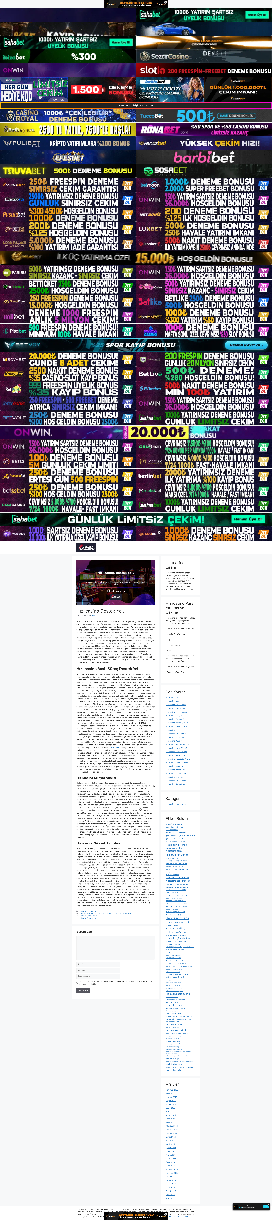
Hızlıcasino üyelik (173, 1058)
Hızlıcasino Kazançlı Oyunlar (178, 719)
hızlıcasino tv (170, 1019)
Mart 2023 (170, 1187)
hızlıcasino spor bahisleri (174, 1013)
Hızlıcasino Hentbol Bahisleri (178, 744)
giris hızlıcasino (172, 836)
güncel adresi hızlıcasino (176, 841)
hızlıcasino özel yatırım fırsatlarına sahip (177, 1056)
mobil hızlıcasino (172, 1067)
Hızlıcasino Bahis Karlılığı (176, 752)
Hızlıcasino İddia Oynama (176, 773)
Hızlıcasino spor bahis (173, 1011)
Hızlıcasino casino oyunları (177, 895)
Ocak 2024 (170, 1151)
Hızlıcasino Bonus (184, 869)
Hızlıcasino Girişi (176, 928)
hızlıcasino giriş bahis (173, 925)
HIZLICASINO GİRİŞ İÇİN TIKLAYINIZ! (136, 105)
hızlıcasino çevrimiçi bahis (174, 1047)
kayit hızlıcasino (174, 1064)
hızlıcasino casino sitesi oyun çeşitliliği (176, 903)
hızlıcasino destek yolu (105, 913)
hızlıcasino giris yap (173, 915)
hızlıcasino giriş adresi (177, 922)
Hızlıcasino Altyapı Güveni (88, 918)
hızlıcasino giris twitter (175, 912)
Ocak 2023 (170, 1195)
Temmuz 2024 (172, 1130)
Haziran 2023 (171, 1177)
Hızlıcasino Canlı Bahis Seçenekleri (177, 887)
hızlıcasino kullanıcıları (174, 960)
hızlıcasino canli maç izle (87, 913)
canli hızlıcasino (172, 830)
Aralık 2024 (171, 1112)
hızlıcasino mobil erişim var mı (174, 969)
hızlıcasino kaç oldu (173, 958)
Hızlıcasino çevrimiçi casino (175, 1049)
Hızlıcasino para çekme (178, 993)
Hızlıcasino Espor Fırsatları (177, 712)
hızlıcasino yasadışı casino (175, 1036)
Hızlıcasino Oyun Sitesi (173, 983)
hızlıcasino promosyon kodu (175, 999)
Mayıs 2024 (171, 1137)
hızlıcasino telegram (186, 1016)
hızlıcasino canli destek (177, 877)
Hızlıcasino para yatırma (174, 988)
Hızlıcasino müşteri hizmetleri (177, 974)
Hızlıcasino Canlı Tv (174, 741)
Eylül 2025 (170, 1093)
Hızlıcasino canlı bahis (177, 884)
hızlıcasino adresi (174, 851)
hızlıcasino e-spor (184, 906)
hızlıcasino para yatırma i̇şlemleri (174, 991)
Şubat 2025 (171, 1104)
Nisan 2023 (171, 1184)
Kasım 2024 (171, 1115)
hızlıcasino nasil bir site (176, 977)
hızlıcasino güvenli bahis (174, 947)
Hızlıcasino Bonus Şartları (176, 726)
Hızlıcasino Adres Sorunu (176, 734)
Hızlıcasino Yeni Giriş (174, 1044)
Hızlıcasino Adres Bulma (176, 705)
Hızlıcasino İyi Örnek (174, 777)
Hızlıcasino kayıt (173, 952)
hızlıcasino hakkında (188, 947)
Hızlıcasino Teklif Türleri (176, 737)
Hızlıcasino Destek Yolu (176, 766)
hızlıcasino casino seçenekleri (174, 898)
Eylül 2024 (170, 1122)
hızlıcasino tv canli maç (183, 1019)
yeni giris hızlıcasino (174, 1070)
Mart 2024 (170, 1144)
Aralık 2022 (170, 1198)
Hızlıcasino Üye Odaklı (175, 784)
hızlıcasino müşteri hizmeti (173, 972)
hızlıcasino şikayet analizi (123, 913)
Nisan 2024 (171, 1140)
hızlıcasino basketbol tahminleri (174, 866)
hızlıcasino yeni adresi (173, 1041)
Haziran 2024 (171, 1133)
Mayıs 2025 (171, 1101)
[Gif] (136, 258)
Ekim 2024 (170, 1119)
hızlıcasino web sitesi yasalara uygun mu (177, 1033)
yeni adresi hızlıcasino (187, 1067)
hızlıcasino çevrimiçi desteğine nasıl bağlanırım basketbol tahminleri (178, 1052)
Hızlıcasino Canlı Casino (176, 890)
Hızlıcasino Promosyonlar (88, 911)
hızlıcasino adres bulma (174, 848)
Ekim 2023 (170, 1162)
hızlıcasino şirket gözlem (186, 1061)
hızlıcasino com (172, 906)
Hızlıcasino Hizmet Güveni (88, 916)
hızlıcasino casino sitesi (176, 901)
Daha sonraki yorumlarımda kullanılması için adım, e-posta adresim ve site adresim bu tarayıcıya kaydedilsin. (115, 982)
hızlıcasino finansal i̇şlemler (173, 909)
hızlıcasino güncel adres (176, 935)
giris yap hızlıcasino (174, 838)
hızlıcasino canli (172, 875)
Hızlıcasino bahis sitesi (176, 863)
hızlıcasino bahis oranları (174, 858)
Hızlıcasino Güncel (176, 932)
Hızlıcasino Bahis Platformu (176, 861)
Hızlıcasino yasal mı (172, 1038)
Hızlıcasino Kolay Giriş (175, 716)
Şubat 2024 (171, 1148)
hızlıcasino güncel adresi (178, 938)
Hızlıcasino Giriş (177, 918)
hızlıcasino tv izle (172, 1022)
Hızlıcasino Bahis (177, 854)
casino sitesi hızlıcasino (176, 832)
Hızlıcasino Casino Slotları (177, 723)
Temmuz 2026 (172, 1090)
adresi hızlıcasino (174, 824)
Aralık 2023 (171, 1155)
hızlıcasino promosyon (172, 997)
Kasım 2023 (171, 1158)
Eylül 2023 (170, 1166)
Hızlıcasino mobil (185, 966)
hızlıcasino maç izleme (176, 963)
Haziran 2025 (171, 1097)
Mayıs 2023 (171, 1180)
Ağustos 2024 (172, 1126)
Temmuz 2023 (172, 1173)
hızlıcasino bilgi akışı (171, 869)
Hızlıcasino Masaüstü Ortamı (178, 759)
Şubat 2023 (171, 1191)
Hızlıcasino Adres (176, 844)
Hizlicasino (170, 730)
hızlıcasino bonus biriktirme (173, 872)
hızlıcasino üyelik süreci (172, 1061)
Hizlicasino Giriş (172, 701)
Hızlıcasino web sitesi (176, 1030)
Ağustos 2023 (172, 1169)
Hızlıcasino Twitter (174, 1024)
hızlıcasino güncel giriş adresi (176, 941)
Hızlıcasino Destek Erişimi (176, 755)
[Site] (68, 185)
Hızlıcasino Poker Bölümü (176, 748)
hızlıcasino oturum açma (174, 980)
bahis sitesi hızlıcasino (174, 827)
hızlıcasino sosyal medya (175, 1008)
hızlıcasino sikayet (173, 1002)
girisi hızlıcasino (187, 835)
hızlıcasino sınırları (172, 1016)
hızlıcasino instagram (175, 949)
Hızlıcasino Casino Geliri (176, 708)
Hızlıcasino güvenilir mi (175, 944)
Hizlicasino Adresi (173, 697)
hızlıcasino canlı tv (172, 892)
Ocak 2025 (170, 1108)
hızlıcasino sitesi (174, 1005)
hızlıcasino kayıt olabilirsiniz (173, 955)
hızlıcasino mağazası (171, 966)
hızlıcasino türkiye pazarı (172, 1027)
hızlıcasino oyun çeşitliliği (173, 985)
